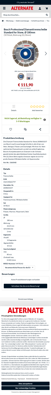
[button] (5, 53)
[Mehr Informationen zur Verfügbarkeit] (44, 119)
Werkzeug (9, 21)
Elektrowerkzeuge (22, 21)
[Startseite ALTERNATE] (22, 8)
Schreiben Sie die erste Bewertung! (26, 286)
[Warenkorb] (46, 8)
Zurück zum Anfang (25, 299)
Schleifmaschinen (37, 21)
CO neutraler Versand (25, 2)
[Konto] (39, 8)
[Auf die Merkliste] (10, 129)
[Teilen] (40, 129)
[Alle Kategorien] (4, 8)
